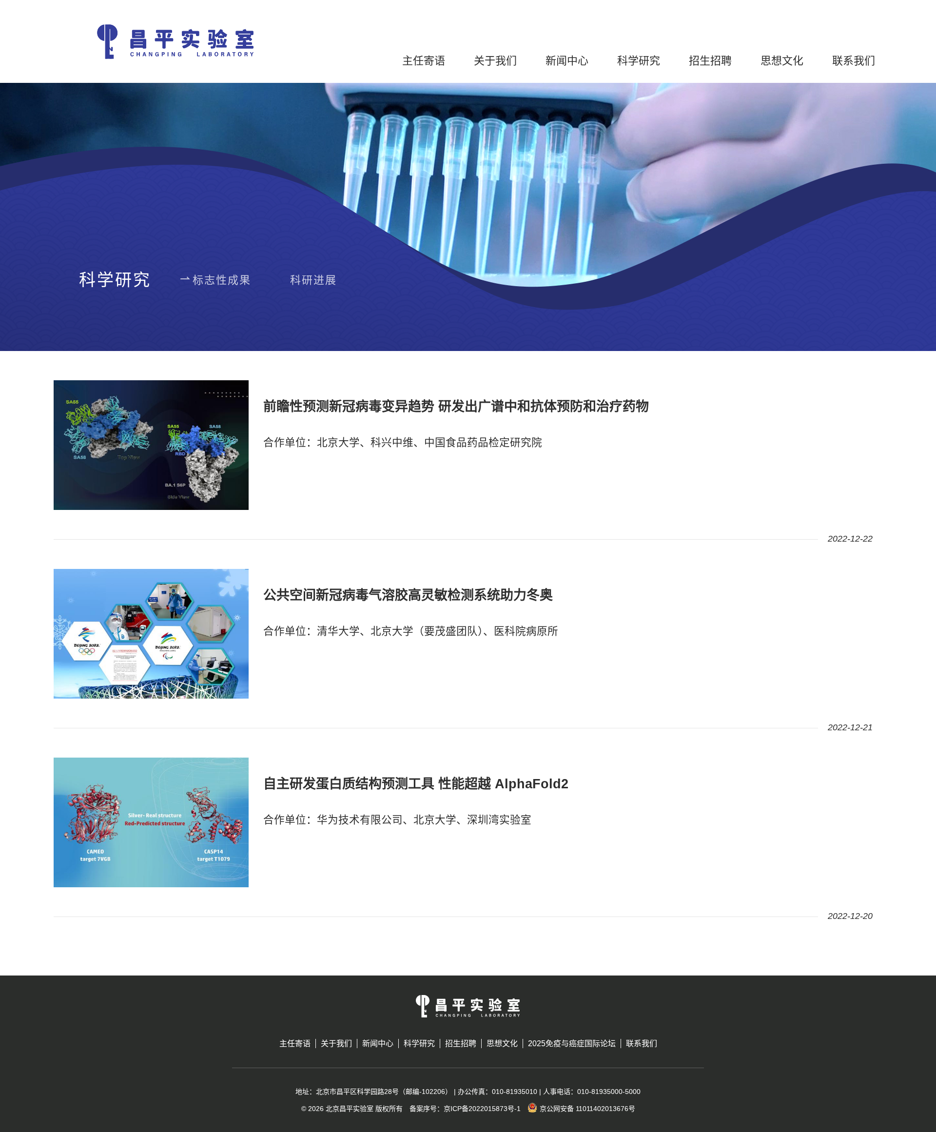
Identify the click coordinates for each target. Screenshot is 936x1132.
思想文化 (781, 61)
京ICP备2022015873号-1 (482, 1108)
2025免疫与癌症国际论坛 (572, 1043)
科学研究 (638, 61)
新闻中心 (567, 61)
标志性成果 (222, 280)
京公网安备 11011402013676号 (587, 1108)
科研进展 (313, 280)
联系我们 (853, 61)
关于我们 (495, 61)
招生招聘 (710, 61)
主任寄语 (423, 61)
